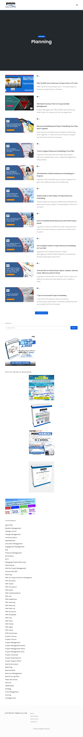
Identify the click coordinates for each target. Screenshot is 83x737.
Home (32, 713)
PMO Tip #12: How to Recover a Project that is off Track (57, 83)
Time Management (12, 692)
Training (8, 695)
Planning (8, 574)
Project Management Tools (14, 652)
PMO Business (10, 581)
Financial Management (13, 553)
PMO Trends (9, 624)
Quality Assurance (11, 664)
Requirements (10, 670)
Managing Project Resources (15, 562)
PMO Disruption (11, 587)
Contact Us (33, 721)
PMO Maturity (10, 605)
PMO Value (9, 630)
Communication (11, 537)
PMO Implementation (13, 593)
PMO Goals (9, 590)
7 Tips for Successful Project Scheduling (51, 295)
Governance (9, 556)
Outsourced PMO (11, 571)
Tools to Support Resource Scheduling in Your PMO (55, 151)
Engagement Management (14, 547)
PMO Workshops (11, 633)
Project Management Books (15, 645)
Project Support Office (13, 661)
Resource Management (13, 673)
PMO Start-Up (10, 608)
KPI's (7, 559)
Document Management (14, 544)
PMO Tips (8, 618)
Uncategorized (10, 698)
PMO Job (8, 596)
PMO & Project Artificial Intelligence (18, 578)
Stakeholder (9, 686)
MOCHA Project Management (15, 568)
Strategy (8, 689)
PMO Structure (10, 612)
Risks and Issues (11, 679)
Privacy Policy (34, 716)
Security (8, 682)
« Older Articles (41, 313)
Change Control (10, 531)
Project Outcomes (11, 655)
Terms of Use (34, 719)
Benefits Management (13, 528)
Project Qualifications (13, 658)
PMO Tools (9, 621)
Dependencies (10, 540)
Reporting (8, 667)
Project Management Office (15, 649)
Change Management (13, 534)
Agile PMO (9, 525)
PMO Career (9, 584)
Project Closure (10, 636)
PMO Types (9, 627)
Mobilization (9, 565)
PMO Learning (10, 602)
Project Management (12, 642)
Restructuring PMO (12, 676)
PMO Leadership (11, 599)
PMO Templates (10, 615)
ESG (6, 550)
